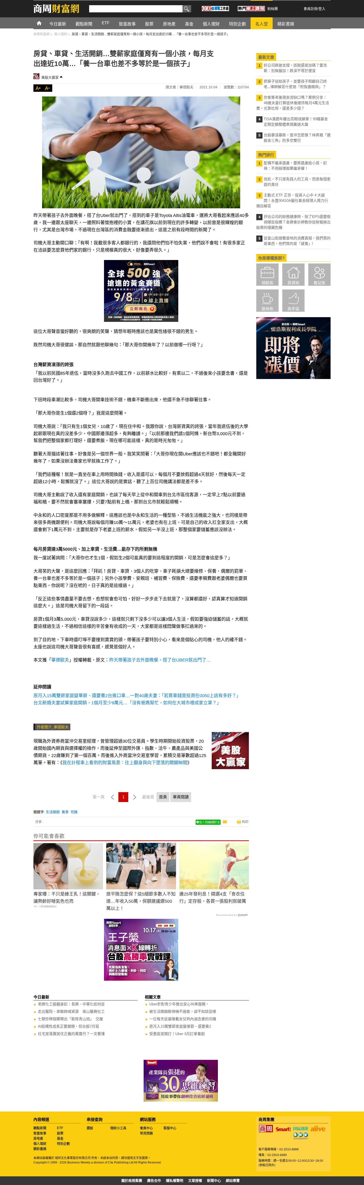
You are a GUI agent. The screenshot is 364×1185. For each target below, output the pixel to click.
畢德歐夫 (60, 660)
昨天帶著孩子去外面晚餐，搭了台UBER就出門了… (160, 660)
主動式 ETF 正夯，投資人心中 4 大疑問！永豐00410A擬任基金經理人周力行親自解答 (292, 200)
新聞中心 (214, 1181)
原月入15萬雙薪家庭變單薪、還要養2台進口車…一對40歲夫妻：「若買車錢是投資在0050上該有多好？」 (137, 695)
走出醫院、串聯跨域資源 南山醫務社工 (71, 1011)
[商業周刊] (266, 1128)
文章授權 (195, 1181)
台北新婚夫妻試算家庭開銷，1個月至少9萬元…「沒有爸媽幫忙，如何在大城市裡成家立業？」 (127, 702)
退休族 (267, 309)
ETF (60, 1128)
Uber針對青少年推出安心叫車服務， (179, 1004)
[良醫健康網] (300, 1128)
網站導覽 (233, 1181)
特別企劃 (63, 1143)
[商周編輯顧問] (300, 1136)
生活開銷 (53, 812)
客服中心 (169, 1128)
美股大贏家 (50, 77)
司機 (74, 812)
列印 (245, 822)
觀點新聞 (39, 1128)
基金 (60, 1138)
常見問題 (146, 1133)
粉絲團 (272, 9)
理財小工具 (118, 1128)
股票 (60, 1133)
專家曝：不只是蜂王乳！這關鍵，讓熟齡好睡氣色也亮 (66, 898)
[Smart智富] (283, 1129)
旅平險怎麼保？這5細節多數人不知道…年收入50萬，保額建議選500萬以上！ (141, 901)
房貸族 (293, 283)
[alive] (318, 1128)
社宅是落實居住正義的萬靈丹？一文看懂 (71, 1034)
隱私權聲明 (174, 1181)
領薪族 (267, 283)
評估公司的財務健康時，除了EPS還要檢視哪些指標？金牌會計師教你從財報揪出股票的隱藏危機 (293, 222)
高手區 (293, 309)
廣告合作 (154, 1181)
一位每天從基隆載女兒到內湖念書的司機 (182, 1019)
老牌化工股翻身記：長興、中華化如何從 (71, 1004)
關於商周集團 (131, 1181)
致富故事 (39, 1133)
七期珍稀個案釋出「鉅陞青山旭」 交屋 (70, 1019)
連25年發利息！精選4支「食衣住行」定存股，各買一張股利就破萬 (212, 898)
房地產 (38, 1138)
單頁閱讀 (181, 797)
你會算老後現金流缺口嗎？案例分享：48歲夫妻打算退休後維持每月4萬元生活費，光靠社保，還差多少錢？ (292, 102)
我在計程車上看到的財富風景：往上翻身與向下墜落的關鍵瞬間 (124, 762)
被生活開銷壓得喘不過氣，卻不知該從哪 (182, 1011)
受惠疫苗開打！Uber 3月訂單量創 (177, 1034)
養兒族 (319, 283)
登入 (321, 9)
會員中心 (146, 1128)
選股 (90, 1128)
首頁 (43, 22)
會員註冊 (310, 9)
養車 (65, 812)
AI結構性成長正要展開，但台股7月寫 (68, 1026)
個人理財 (39, 1143)
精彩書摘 (39, 1149)
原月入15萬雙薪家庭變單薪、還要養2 (180, 1026)
